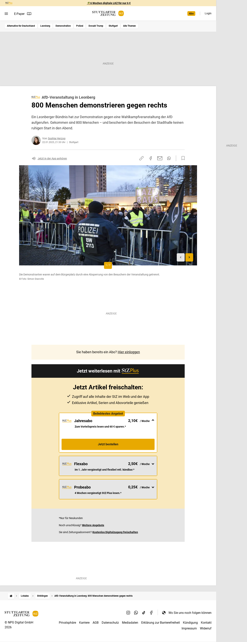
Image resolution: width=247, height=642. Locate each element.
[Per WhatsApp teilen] (169, 158)
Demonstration (63, 26)
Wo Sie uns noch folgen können (189, 613)
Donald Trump (96, 26)
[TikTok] (144, 613)
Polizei (79, 26)
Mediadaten (130, 622)
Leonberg (45, 26)
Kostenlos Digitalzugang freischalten (115, 532)
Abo (191, 13)
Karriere (84, 622)
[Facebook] (151, 613)
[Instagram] (128, 613)
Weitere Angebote (93, 525)
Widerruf (205, 628)
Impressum (189, 628)
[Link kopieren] (141, 158)
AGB (96, 622)
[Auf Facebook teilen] (151, 158)
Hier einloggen (129, 352)
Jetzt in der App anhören (52, 158)
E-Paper (19, 14)
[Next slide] (189, 257)
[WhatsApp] (136, 613)
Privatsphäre (67, 622)
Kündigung (190, 622)
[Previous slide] (181, 257)
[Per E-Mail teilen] (160, 158)
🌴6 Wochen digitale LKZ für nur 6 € (109, 3)
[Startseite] (11, 596)
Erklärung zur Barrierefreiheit (160, 622)
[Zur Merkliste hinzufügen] (182, 158)
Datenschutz (110, 622)
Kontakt (206, 622)
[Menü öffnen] (6, 14)
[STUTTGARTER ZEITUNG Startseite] (108, 13)
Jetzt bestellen (108, 444)
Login (208, 13)
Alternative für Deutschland (21, 26)
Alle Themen (129, 26)
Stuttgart (113, 26)
